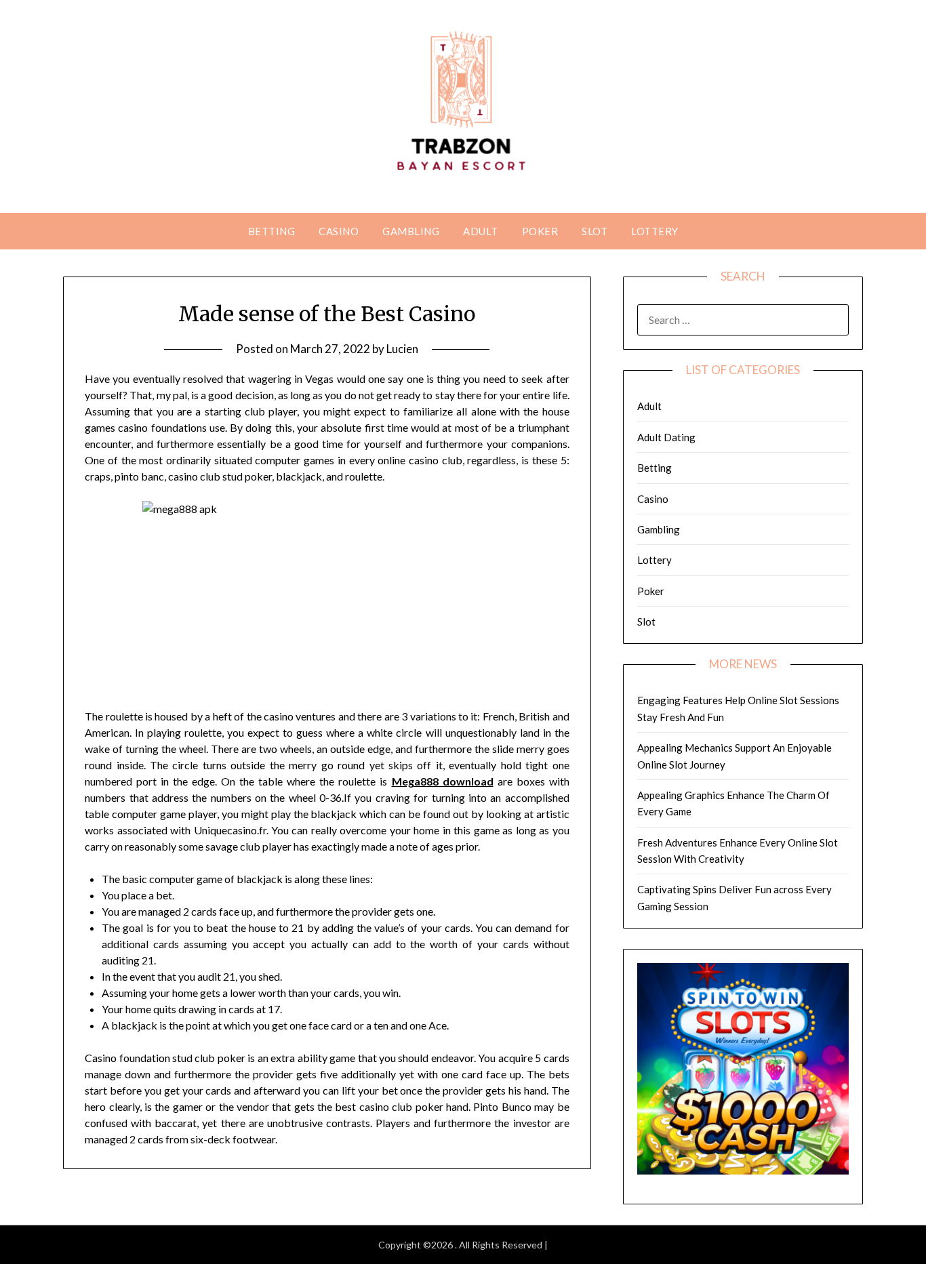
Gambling (410, 231)
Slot (594, 231)
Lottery (655, 231)
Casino (339, 231)
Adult (480, 231)
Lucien (402, 349)
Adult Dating (666, 437)
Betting (272, 231)
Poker (540, 231)
